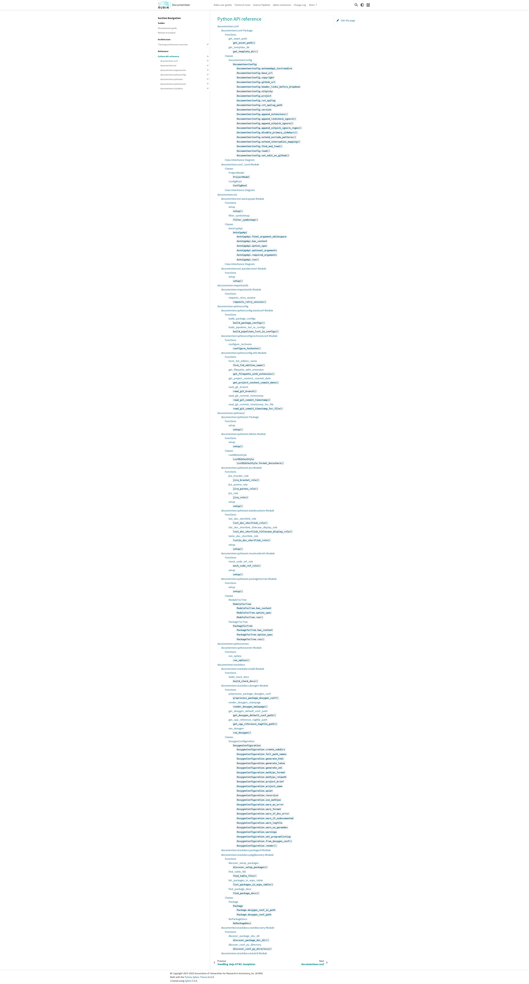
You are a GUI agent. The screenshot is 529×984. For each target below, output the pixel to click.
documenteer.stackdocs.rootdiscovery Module (247, 927)
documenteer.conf (169, 61)
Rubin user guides (223, 4)
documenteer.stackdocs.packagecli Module (246, 850)
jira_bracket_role (239, 475)
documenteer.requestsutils (173, 70)
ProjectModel (236, 172)
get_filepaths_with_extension (246, 369)
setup (232, 207)
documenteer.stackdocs (171, 88)
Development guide (167, 28)
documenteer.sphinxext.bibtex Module (243, 434)
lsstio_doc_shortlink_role (243, 536)
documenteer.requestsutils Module (241, 289)
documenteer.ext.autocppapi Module (242, 198)
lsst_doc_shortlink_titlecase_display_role (253, 527)
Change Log (300, 4)
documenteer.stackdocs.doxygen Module (244, 685)
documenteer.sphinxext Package (240, 417)
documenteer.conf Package (237, 30)
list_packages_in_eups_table (246, 880)
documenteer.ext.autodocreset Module (243, 268)
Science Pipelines (261, 4)
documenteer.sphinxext (171, 79)
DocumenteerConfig (240, 60)
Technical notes (242, 4)
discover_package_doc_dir (244, 936)
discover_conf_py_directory (245, 944)
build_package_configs (242, 318)
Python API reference (168, 56)
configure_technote (240, 344)
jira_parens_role (238, 484)
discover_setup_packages (244, 863)
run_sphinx (235, 656)
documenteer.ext (168, 65)
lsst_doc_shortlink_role (242, 518)
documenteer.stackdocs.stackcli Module (244, 953)
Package (233, 901)
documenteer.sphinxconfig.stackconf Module (247, 310)
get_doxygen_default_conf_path (248, 711)
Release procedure (167, 32)
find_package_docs (240, 889)
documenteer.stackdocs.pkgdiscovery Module (247, 854)
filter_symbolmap (239, 215)
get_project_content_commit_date (250, 378)
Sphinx (188, 980)
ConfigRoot (235, 181)
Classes (229, 56)
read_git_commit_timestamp (246, 395)
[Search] (356, 5)
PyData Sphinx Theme (196, 977)
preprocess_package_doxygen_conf (250, 693)
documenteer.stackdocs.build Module (242, 668)
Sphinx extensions (282, 4)
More (312, 4)
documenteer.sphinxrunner (173, 83)
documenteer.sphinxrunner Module (241, 647)
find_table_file (237, 871)
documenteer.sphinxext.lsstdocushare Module (247, 510)
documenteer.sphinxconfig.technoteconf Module (249, 336)
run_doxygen (236, 728)
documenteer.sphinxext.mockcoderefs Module (248, 553)
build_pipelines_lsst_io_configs (247, 327)
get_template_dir (239, 47)
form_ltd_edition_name (243, 361)
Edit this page (347, 20)
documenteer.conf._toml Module (240, 164)
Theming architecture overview (173, 44)
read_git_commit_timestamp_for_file (251, 404)
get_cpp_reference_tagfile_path (248, 719)
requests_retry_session (242, 297)
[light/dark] (362, 5)
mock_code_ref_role (241, 561)
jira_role (233, 493)
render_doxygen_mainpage (245, 702)
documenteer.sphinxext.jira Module (241, 467)
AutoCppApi (236, 228)
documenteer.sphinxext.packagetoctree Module (249, 578)
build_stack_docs (239, 677)
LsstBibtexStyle (238, 455)
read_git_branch (238, 387)
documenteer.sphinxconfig (173, 74)
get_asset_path (238, 38)
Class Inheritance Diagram (240, 160)
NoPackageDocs (238, 919)
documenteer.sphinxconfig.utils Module (243, 352)
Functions (230, 34)
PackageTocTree (238, 621)
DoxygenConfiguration (241, 741)
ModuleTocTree (238, 599)
